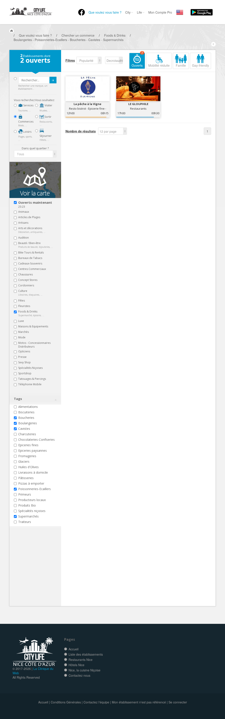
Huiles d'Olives (28, 467)
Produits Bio (27, 505)
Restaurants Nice (81, 659)
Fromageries (27, 456)
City (128, 12)
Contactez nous (79, 675)
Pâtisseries (26, 478)
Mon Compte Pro (160, 12)
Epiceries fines (28, 445)
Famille (181, 65)
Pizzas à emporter (31, 483)
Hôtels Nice (76, 665)
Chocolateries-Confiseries (36, 439)
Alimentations (28, 407)
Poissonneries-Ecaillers (34, 489)
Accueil (73, 649)
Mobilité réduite (159, 65)
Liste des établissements (86, 654)
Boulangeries (27, 423)
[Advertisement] (40, 574)
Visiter (48, 105)
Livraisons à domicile (33, 472)
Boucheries (26, 418)
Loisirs (27, 132)
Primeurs (24, 494)
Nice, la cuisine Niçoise (84, 670)
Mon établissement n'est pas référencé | (140, 702)
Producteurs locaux (32, 500)
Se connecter (178, 702)
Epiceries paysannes (32, 450)
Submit (52, 80)
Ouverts (137, 60)
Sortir (47, 117)
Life (139, 12)
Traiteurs (24, 522)
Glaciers (23, 461)
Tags (18, 399)
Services (28, 105)
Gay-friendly (200, 65)
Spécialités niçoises (31, 511)
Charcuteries (27, 434)
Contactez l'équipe (96, 702)
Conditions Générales (66, 702)
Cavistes (24, 428)
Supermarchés (28, 516)
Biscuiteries (26, 412)
